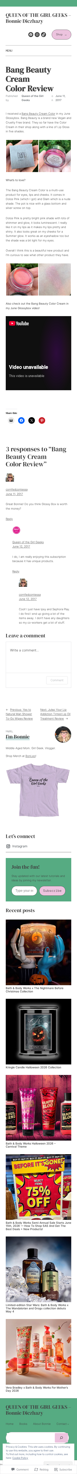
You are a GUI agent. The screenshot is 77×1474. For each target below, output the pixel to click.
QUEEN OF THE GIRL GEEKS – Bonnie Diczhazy (38, 18)
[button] (22, 156)
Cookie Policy (20, 1457)
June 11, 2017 (14, 494)
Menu (9, 50)
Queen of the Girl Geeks (28, 542)
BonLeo (30, 756)
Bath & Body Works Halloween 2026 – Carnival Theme (31, 1145)
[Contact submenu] (68, 1424)
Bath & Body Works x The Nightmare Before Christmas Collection (34, 990)
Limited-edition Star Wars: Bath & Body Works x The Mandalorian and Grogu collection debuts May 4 (37, 1308)
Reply (9, 518)
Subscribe (52, 890)
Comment (57, 680)
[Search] (61, 1438)
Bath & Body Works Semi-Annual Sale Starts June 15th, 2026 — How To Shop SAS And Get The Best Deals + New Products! (38, 1226)
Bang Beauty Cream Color (38, 113)
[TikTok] (43, 34)
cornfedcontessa (17, 489)
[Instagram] (37, 34)
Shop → (61, 34)
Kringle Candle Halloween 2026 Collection (33, 1067)
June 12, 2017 (21, 546)
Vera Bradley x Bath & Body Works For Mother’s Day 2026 (37, 1389)
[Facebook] (30, 34)
